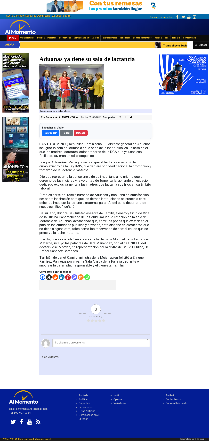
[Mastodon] (74, 277)
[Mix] (81, 277)
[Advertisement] (77, 285)
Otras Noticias (27, 38)
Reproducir (51, 133)
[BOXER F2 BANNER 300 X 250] (183, 74)
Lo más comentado (142, 38)
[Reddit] (55, 277)
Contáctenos (189, 38)
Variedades (125, 38)
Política (41, 38)
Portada (83, 395)
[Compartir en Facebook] (124, 117)
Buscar (203, 44)
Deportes (51, 38)
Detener (80, 133)
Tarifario (176, 38)
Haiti (116, 395)
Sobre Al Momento (176, 403)
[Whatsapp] (87, 277)
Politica (83, 399)
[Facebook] (42, 277)
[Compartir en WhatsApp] (118, 117)
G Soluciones (201, 439)
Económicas (65, 38)
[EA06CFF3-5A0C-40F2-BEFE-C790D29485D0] (15, 149)
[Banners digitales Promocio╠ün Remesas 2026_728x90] (104, 5)
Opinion (117, 399)
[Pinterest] (68, 277)
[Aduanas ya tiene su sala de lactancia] (71, 85)
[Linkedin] (61, 277)
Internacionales (109, 38)
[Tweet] (129, 117)
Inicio (12, 37)
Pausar (66, 133)
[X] (49, 277)
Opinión (158, 38)
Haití (166, 38)
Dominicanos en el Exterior (86, 38)
